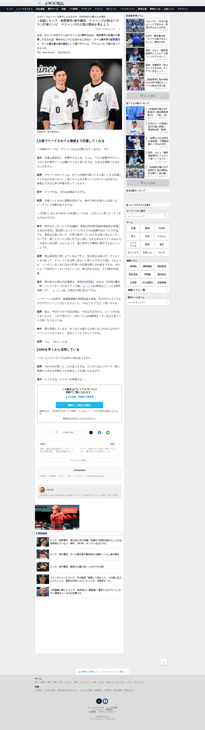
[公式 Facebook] (105, 701)
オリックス (133, 252)
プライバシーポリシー (107, 712)
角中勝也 (63, 43)
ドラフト (99, 9)
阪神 (147, 228)
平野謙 (147, 274)
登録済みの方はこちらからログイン (79, 418)
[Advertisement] (79, 624)
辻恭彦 (133, 282)
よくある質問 (111, 708)
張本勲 (133, 266)
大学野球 (107, 690)
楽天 (162, 244)
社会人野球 (117, 690)
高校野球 (98, 690)
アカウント (183, 9)
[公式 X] (99, 701)
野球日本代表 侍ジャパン (67, 690)
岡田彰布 (161, 266)
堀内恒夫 (161, 274)
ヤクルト (161, 236)
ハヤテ (129, 682)
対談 (69, 476)
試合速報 (40, 9)
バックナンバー (127, 9)
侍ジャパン (111, 9)
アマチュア (86, 9)
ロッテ (69, 230)
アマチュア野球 (86, 690)
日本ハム (147, 252)
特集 (64, 9)
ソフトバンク (133, 244)
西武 (147, 244)
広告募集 (92, 712)
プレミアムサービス (96, 708)
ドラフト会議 (49, 690)
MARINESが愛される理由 (95, 476)
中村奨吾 (88, 281)
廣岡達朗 (147, 266)
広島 (133, 228)
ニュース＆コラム (24, 9)
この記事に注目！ (68, 432)
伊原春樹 (161, 282)
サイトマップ (97, 710)
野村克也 (133, 274)
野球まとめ (155, 9)
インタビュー (79, 476)
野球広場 (142, 9)
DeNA (162, 228)
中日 (147, 236)
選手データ (53, 9)
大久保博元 (147, 282)
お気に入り (169, 9)
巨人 (133, 236)
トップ (9, 9)
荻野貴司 (115, 39)
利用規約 (109, 710)
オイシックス (139, 682)
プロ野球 (73, 9)
